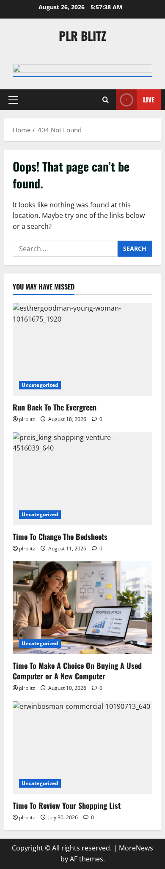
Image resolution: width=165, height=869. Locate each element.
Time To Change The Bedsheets (60, 536)
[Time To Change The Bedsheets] (82, 478)
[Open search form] (105, 99)
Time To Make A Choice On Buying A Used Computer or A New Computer (77, 670)
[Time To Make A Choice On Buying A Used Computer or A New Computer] (82, 607)
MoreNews (136, 848)
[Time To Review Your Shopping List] (82, 747)
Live (148, 99)
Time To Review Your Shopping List (67, 805)
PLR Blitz (82, 35)
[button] (13, 100)
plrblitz (27, 419)
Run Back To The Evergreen (54, 407)
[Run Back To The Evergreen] (82, 349)
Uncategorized (40, 385)
